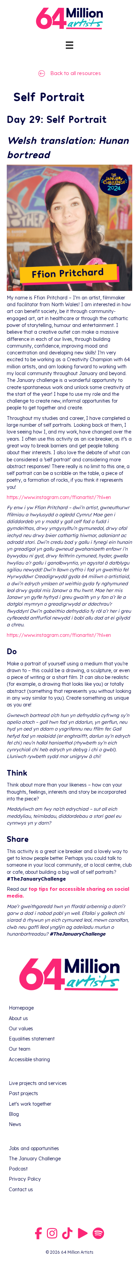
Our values (21, 1029)
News (15, 1124)
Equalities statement (32, 1039)
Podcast (18, 1169)
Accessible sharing (29, 1059)
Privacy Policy (25, 1179)
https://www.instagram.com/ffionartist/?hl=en (59, 635)
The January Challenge (35, 1159)
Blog (14, 1114)
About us (18, 1018)
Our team (19, 1049)
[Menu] (69, 45)
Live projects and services (38, 1083)
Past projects (23, 1093)
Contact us (21, 1189)
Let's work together (30, 1104)
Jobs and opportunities (34, 1148)
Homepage (21, 1008)
